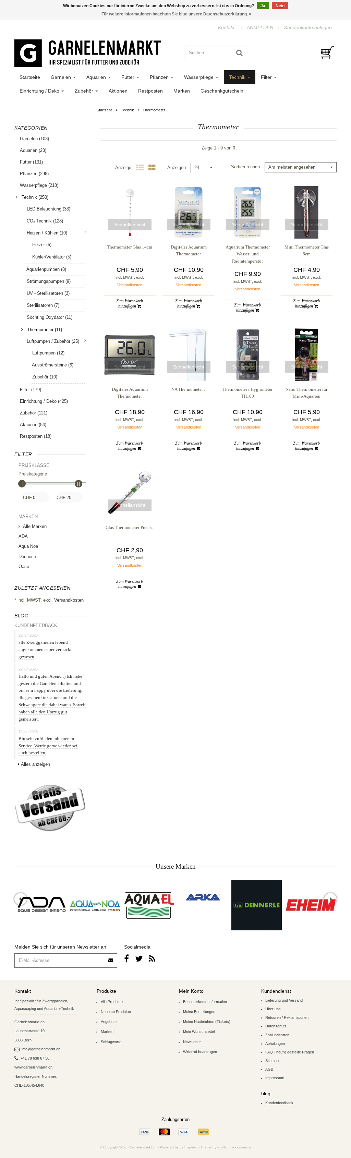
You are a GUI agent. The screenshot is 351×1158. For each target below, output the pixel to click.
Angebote (109, 1022)
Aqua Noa (28, 546)
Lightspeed (188, 1147)
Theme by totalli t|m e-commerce (226, 1147)
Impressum (274, 1078)
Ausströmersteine (52, 364)
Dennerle (27, 556)
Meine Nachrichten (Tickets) (206, 1022)
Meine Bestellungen (199, 1012)
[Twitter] (139, 958)
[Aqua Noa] (95, 905)
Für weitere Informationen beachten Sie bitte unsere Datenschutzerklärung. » (176, 14)
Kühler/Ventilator (51, 257)
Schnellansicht (129, 224)
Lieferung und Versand (284, 1000)
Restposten (150, 91)
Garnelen (61, 77)
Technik (238, 77)
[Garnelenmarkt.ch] (93, 53)
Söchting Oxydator (48, 317)
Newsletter (192, 1042)
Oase (24, 566)
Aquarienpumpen (45, 269)
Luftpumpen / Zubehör (53, 341)
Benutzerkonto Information (205, 1002)
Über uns (273, 1009)
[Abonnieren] (111, 958)
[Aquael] (149, 905)
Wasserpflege (199, 77)
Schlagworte (111, 1042)
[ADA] (41, 905)
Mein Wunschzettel (199, 1031)
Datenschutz (276, 1026)
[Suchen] (239, 52)
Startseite (30, 77)
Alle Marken (35, 526)
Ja (263, 5)
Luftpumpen (47, 352)
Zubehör (85, 91)
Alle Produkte (112, 1002)
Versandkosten (69, 600)
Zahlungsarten (277, 1035)
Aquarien (96, 77)
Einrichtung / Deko (40, 91)
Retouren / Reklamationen (286, 1017)
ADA (23, 536)
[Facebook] (126, 958)
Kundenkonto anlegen (308, 27)
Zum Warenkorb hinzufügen (129, 304)
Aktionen (118, 91)
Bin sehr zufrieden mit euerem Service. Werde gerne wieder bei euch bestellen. (48, 746)
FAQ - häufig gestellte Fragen (289, 1052)
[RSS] (152, 958)
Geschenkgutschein (222, 91)
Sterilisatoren (42, 305)
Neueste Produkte (116, 1012)
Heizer (41, 244)
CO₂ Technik (44, 221)
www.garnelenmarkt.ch (33, 1067)
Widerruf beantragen (200, 1052)
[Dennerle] (256, 905)
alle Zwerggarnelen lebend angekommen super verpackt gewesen (45, 649)
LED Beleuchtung (47, 209)
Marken (181, 91)
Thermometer (154, 110)
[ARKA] (203, 897)
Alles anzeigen (35, 764)
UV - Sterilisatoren (47, 293)
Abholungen (275, 1043)
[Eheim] (310, 905)
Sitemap (272, 1061)
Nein (280, 5)
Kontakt (226, 27)
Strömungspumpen (48, 281)
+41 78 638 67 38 (35, 1058)
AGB (269, 1069)
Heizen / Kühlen (47, 233)
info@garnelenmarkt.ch (41, 1049)
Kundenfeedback (279, 1103)
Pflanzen (160, 77)
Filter (267, 77)
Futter (128, 77)
